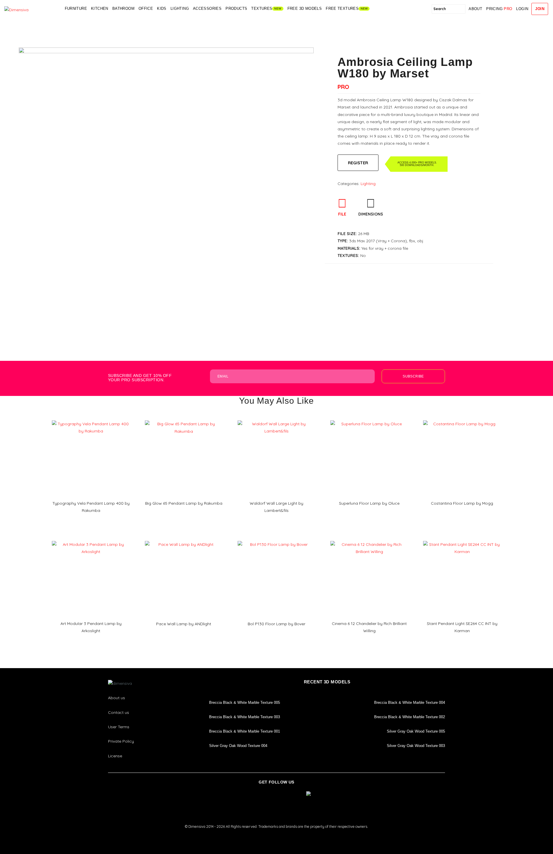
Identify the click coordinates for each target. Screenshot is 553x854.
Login (522, 9)
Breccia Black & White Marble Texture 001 (244, 731)
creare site (276, 834)
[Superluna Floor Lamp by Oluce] (369, 418)
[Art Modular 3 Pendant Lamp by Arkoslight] (91, 539)
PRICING (499, 9)
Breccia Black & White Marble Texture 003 (244, 717)
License (115, 755)
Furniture (76, 8)
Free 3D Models (304, 8)
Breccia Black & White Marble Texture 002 (409, 717)
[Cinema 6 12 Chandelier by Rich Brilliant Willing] (369, 539)
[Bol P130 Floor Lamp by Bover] (276, 539)
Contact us (118, 712)
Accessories (207, 8)
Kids (161, 8)
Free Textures (342, 8)
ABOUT (475, 9)
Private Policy (121, 741)
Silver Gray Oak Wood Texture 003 (416, 746)
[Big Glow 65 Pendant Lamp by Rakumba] (184, 418)
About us (116, 697)
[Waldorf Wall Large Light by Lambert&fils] (276, 418)
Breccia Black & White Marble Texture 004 (409, 702)
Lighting (180, 8)
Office (146, 8)
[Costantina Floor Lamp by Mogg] (462, 418)
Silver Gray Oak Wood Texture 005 (416, 731)
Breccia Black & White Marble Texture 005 (244, 702)
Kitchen (99, 8)
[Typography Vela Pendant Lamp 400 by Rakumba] (91, 418)
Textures (261, 8)
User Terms (118, 726)
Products (236, 8)
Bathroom (123, 8)
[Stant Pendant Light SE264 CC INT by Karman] (462, 539)
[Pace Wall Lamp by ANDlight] (184, 539)
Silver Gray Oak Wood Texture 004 (238, 746)
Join (539, 9)
